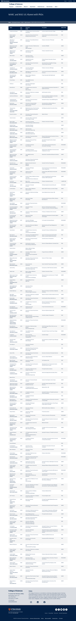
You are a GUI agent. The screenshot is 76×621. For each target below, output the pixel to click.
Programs (11, 6)
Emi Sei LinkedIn (12, 471)
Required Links (54, 618)
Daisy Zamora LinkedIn (13, 577)
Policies (42, 618)
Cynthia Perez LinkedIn (13, 373)
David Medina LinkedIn (13, 303)
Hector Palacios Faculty (13, 357)
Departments (32, 6)
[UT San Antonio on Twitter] (59, 610)
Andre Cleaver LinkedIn (13, 130)
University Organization (63, 613)
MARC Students (28, 22)
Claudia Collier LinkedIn (13, 133)
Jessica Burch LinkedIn (13, 93)
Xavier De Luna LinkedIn (14, 164)
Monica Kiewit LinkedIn (13, 265)
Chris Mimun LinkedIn (13, 312)
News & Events (49, 6)
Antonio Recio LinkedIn (13, 409)
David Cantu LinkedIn (13, 104)
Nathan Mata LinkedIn (13, 299)
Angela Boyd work (13, 434)
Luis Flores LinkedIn (13, 182)
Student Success (41, 6)
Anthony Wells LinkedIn (13, 563)
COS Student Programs (16, 22)
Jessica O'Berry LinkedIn (14, 349)
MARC (22, 22)
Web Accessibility (48, 618)
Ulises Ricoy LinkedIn (13, 420)
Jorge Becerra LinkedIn (13, 69)
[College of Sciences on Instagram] (31, 602)
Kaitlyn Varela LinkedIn (13, 535)
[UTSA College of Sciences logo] (15, 3)
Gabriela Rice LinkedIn (13, 416)
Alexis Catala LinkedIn (13, 122)
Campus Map (50, 613)
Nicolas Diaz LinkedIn (13, 169)
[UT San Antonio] (5, 1)
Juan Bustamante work (13, 100)
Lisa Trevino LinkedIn (13, 511)
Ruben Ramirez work (13, 400)
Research (26, 6)
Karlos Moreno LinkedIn (13, 332)
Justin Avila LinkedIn (13, 60)
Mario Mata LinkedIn (13, 295)
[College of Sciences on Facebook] (45, 602)
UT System (61, 618)
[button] (74, 1)
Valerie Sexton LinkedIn (13, 384)
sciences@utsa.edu (12, 601)
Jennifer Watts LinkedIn (13, 555)
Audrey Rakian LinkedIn (13, 393)
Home (9, 22)
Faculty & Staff (18, 6)
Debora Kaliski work (13, 583)
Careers (46, 613)
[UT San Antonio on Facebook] (56, 610)
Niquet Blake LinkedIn (13, 72)
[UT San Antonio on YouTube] (61, 610)
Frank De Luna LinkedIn (13, 160)
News (65, 1)
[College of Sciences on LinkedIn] (38, 602)
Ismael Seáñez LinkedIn (13, 462)
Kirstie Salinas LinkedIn (13, 454)
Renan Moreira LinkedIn (13, 327)
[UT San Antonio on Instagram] (66, 610)
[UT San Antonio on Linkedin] (64, 610)
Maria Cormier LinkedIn (13, 137)
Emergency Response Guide (35, 618)
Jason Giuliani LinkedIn (13, 204)
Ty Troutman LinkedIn (13, 527)
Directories (56, 613)
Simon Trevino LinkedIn (13, 515)
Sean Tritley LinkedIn (13, 518)
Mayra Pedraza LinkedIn (13, 361)
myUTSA (70, 1)
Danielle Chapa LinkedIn (14, 126)
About (56, 6)
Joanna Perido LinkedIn (13, 381)
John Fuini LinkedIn (13, 186)
